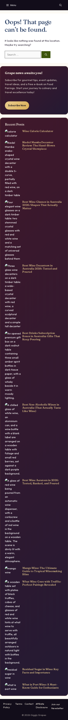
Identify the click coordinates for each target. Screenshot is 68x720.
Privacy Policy (7, 705)
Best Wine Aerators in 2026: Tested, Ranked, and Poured (40, 481)
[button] (60, 5)
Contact (29, 703)
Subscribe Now (17, 105)
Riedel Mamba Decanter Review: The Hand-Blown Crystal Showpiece (38, 145)
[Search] (45, 54)
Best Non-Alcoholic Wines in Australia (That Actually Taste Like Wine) (41, 408)
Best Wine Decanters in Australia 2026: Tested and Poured (39, 268)
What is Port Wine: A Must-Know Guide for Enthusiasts (40, 686)
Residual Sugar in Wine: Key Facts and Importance (40, 670)
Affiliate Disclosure (42, 705)
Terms (18, 703)
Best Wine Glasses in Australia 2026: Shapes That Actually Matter (42, 205)
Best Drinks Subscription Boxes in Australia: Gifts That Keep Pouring (41, 336)
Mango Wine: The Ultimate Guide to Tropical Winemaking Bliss (42, 571)
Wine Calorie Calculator (37, 131)
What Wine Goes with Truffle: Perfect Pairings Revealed (41, 583)
